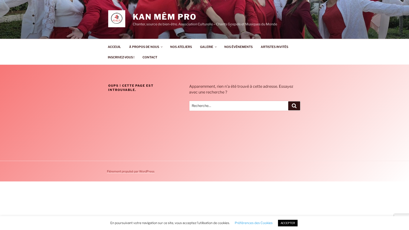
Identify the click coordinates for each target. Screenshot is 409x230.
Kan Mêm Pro (165, 17)
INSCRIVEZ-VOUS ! (121, 57)
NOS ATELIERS (181, 47)
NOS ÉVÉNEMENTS (238, 47)
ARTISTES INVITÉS (274, 47)
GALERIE (206, 47)
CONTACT (150, 57)
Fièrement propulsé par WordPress (130, 171)
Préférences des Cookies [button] (254, 223)
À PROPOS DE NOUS (144, 47)
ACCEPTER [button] (288, 223)
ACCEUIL (114, 47)
